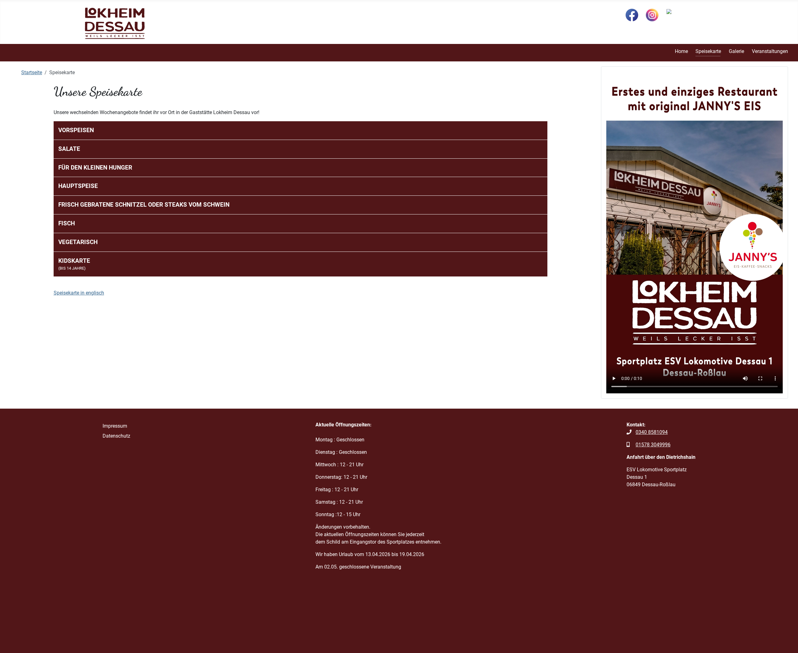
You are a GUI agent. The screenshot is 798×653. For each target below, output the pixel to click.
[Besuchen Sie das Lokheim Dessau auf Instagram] (652, 15)
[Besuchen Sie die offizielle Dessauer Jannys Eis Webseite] (689, 12)
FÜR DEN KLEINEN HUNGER (95, 167)
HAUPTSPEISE (78, 186)
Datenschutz (116, 436)
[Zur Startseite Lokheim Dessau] (115, 23)
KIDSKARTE (74, 264)
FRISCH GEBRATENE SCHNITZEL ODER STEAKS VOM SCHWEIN (143, 204)
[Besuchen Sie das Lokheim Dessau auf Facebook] (632, 15)
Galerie (736, 51)
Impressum (115, 426)
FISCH (66, 223)
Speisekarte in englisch (79, 293)
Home (681, 51)
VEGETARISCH (78, 242)
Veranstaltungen (770, 51)
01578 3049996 (653, 445)
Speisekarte (708, 51)
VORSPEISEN (76, 130)
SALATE (69, 148)
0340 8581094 (652, 432)
